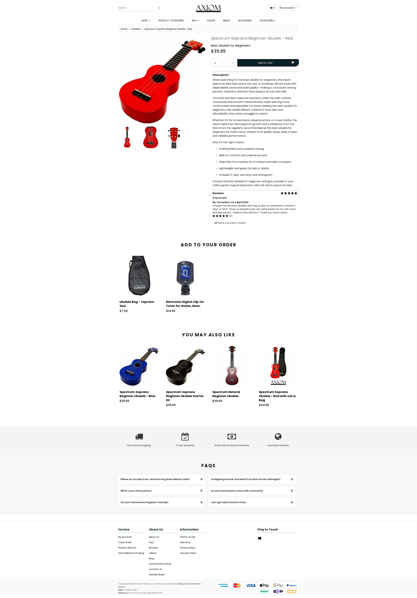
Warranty (185, 542)
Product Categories (171, 20)
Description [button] (221, 75)
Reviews (153, 547)
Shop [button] (145, 20)
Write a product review (231, 223)
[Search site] (159, 8)
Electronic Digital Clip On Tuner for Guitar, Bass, (185, 304)
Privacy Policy (187, 547)
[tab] (255, 129)
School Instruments (160, 563)
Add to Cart (265, 62)
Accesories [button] (266, 20)
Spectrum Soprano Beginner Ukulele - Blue (137, 394)
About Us (154, 537)
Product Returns (127, 547)
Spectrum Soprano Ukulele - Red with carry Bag (277, 396)
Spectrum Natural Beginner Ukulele (226, 394)
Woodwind (245, 20)
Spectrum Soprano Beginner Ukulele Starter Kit (185, 396)
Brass (226, 20)
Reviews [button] (218, 193)
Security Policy (188, 553)
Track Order (125, 542)
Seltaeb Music (157, 574)
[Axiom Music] (208, 8)
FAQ (151, 542)
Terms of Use (187, 537)
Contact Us (155, 569)
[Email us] (259, 538)
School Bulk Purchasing (131, 553)
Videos (153, 553)
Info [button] (194, 20)
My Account (287, 7)
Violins (211, 20)
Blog (151, 558)
